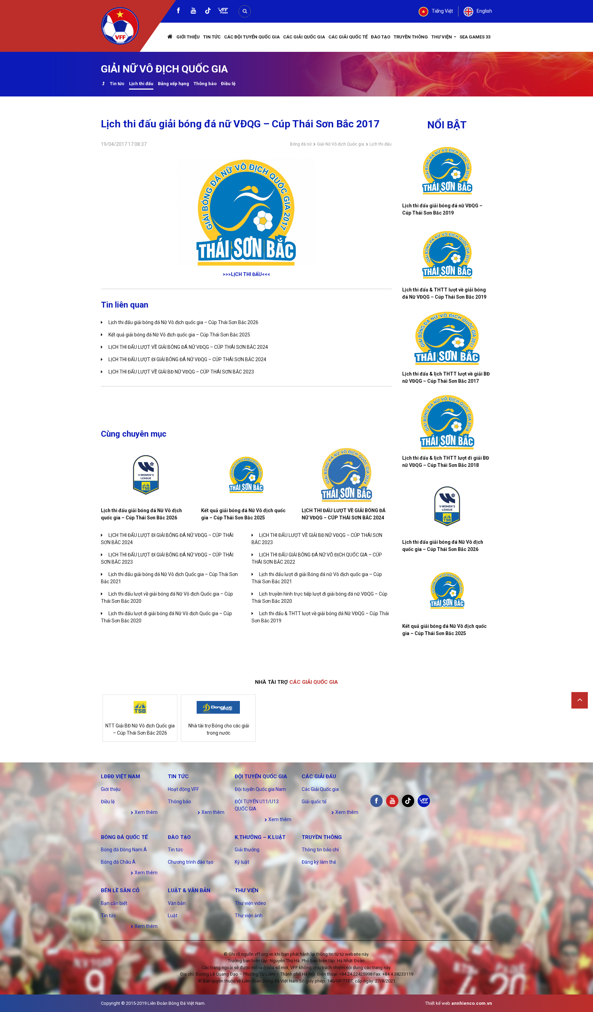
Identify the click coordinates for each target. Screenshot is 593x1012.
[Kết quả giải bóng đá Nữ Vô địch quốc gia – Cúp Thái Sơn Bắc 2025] (246, 475)
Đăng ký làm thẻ (319, 862)
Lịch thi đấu (141, 83)
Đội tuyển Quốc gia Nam (260, 789)
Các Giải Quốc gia (304, 36)
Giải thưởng (247, 849)
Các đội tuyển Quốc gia (252, 36)
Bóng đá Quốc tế (124, 837)
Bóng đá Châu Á (118, 862)
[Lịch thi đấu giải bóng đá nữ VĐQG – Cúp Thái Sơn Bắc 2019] (447, 170)
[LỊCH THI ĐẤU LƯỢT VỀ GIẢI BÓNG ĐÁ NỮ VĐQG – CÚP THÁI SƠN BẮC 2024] (347, 475)
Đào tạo (380, 36)
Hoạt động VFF (183, 789)
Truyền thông (411, 36)
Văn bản (177, 903)
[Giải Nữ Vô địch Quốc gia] (103, 84)
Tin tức (212, 36)
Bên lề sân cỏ (120, 890)
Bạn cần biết (114, 903)
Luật (172, 915)
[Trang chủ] (170, 37)
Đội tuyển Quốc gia (261, 776)
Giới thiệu (188, 36)
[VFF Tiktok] (208, 11)
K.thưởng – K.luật (260, 837)
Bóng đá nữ (301, 144)
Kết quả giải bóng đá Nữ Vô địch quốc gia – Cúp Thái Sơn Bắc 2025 (179, 334)
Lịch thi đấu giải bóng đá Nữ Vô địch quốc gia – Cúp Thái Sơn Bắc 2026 (183, 322)
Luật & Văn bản (189, 890)
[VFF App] (223, 11)
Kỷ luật (242, 862)
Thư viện (442, 36)
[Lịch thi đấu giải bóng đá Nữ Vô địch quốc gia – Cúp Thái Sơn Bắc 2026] (146, 475)
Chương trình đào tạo (190, 862)
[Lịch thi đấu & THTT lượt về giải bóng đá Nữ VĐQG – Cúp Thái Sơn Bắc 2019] (447, 254)
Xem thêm (145, 812)
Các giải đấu (319, 776)
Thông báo (205, 83)
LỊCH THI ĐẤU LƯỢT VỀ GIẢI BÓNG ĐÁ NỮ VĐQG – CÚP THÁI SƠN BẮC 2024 (188, 347)
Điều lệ (228, 83)
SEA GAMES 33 (475, 36)
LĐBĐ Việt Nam (120, 776)
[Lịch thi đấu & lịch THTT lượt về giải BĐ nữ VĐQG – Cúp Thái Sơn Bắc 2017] (447, 338)
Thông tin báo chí (320, 849)
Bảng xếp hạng (173, 83)
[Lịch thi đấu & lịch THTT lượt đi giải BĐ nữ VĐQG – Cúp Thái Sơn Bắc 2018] (447, 422)
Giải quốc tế (314, 801)
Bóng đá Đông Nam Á (124, 849)
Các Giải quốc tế (348, 36)
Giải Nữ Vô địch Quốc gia (340, 144)
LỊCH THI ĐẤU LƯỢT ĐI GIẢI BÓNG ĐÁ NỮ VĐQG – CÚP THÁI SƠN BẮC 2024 (187, 359)
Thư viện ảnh (249, 915)
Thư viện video (250, 903)
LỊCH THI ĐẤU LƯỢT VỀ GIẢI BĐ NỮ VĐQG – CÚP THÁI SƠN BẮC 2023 (181, 372)
